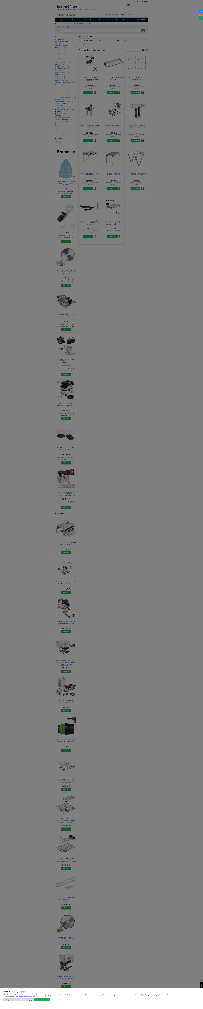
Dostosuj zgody (28, 1000)
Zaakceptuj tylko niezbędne (12, 1000)
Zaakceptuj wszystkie (42, 1000)
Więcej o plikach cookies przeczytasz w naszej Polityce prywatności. (20, 996)
